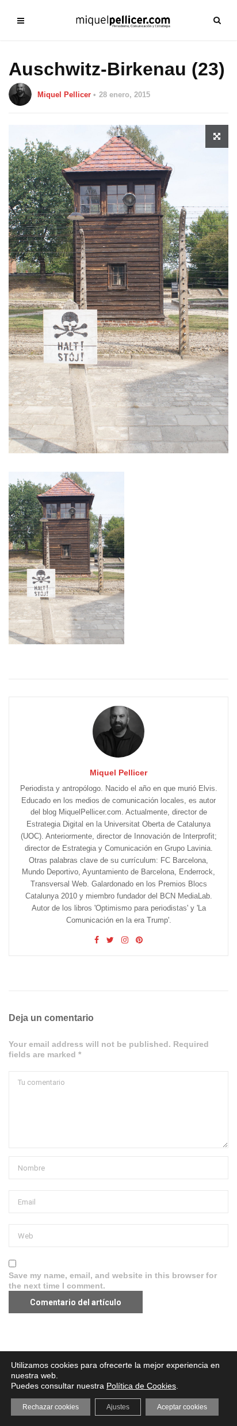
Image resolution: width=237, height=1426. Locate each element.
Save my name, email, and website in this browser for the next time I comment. (113, 1280)
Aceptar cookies (182, 1407)
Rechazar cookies (50, 1407)
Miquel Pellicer (64, 94)
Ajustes (117, 1407)
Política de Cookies (141, 1385)
